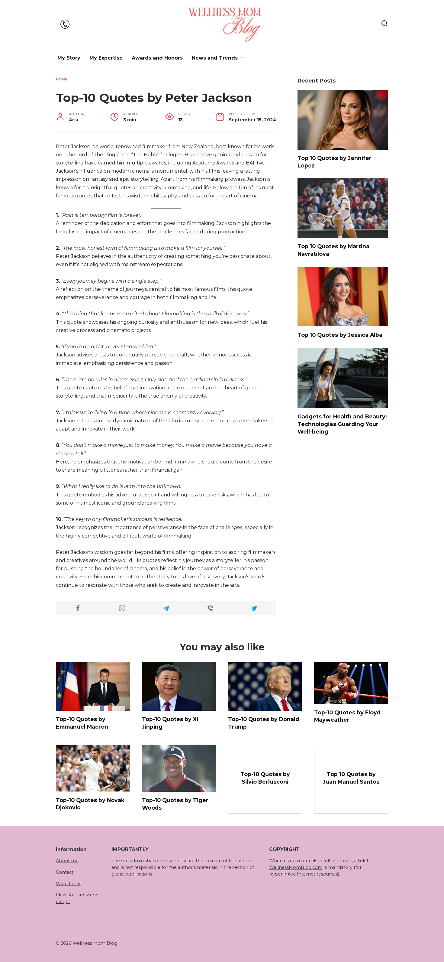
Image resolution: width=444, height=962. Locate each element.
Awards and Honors (157, 58)
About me (67, 860)
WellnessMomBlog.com (296, 867)
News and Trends (215, 58)
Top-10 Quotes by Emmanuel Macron (82, 723)
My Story (68, 58)
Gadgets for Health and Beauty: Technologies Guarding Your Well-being (342, 423)
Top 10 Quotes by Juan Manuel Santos (351, 778)
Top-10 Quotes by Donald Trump (263, 723)
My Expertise (106, 58)
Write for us (68, 883)
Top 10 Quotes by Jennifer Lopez (335, 162)
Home (61, 79)
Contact (64, 872)
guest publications (131, 874)
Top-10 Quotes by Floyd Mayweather (347, 716)
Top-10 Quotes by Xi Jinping (170, 723)
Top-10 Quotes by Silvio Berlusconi (265, 778)
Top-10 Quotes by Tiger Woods (175, 804)
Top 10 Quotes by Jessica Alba (340, 334)
